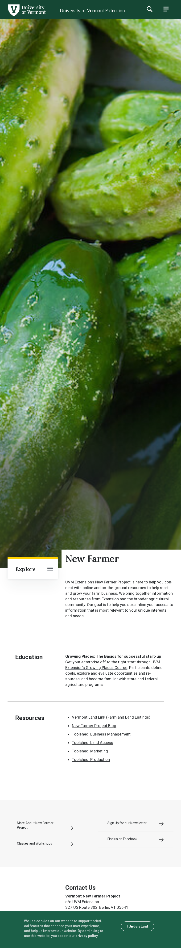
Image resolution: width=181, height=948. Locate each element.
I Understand (137, 926)
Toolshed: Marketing (90, 751)
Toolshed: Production (91, 759)
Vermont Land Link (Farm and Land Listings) (111, 717)
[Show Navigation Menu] (166, 9)
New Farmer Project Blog (94, 725)
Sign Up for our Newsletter (127, 823)
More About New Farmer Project (35, 825)
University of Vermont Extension (92, 10)
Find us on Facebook (122, 839)
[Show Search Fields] (149, 9)
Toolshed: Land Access (92, 742)
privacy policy (86, 936)
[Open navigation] (50, 569)
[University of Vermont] (27, 16)
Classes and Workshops (34, 843)
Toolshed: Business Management (101, 734)
